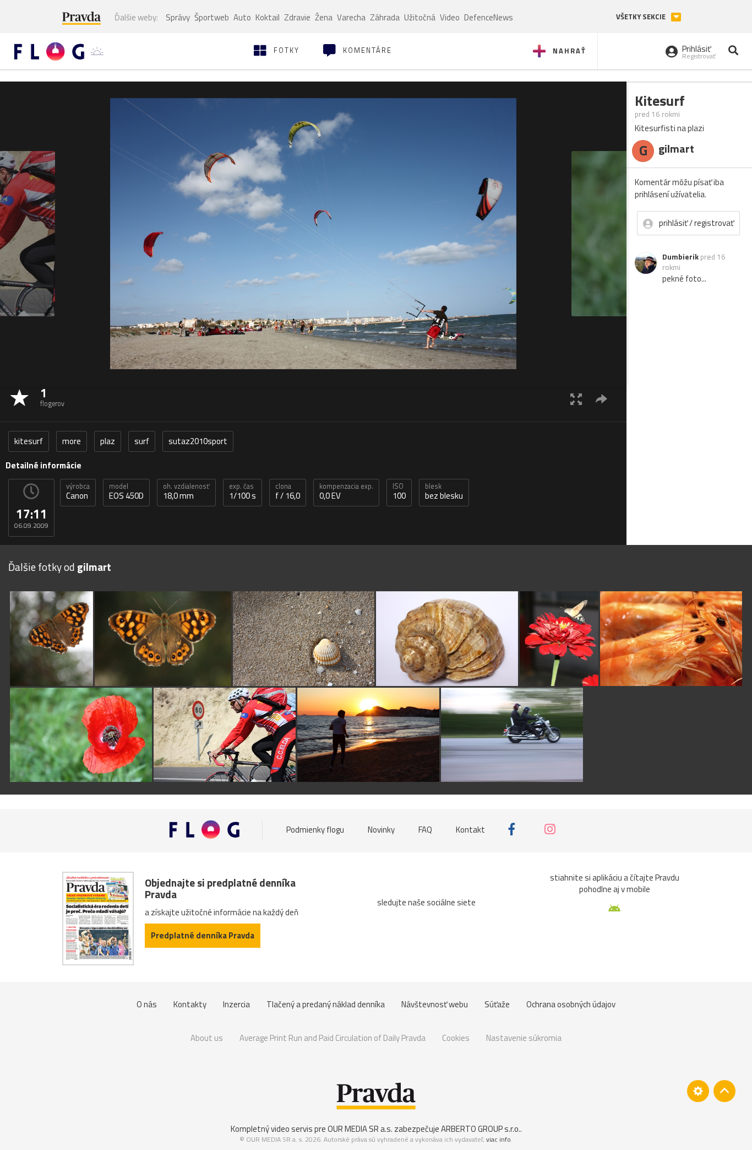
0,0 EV (346, 491)
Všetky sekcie (641, 17)
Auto (242, 17)
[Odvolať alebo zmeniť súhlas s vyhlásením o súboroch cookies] (698, 1091)
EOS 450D (126, 491)
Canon (78, 491)
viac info (498, 1139)
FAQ (425, 829)
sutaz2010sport (197, 441)
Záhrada (385, 17)
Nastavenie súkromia (524, 1038)
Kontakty (189, 1004)
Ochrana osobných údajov (570, 1004)
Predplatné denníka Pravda (202, 935)
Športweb (211, 17)
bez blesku (444, 491)
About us (206, 1038)
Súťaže (497, 1004)
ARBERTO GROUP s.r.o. (480, 1128)
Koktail (267, 17)
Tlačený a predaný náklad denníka (325, 1004)
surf (141, 441)
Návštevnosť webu (434, 1004)
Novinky (381, 829)
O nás (147, 1004)
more (71, 441)
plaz (107, 441)
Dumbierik (680, 256)
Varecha (351, 17)
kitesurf (28, 441)
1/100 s (242, 491)
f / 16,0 (287, 491)
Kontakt (470, 829)
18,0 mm (186, 491)
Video (450, 17)
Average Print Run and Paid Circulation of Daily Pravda (332, 1038)
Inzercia (236, 1004)
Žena (324, 17)
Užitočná (419, 17)
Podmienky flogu (315, 829)
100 (399, 491)
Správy (178, 17)
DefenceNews (488, 17)
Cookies (456, 1038)
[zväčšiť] (576, 398)
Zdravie (297, 17)
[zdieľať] (601, 398)
